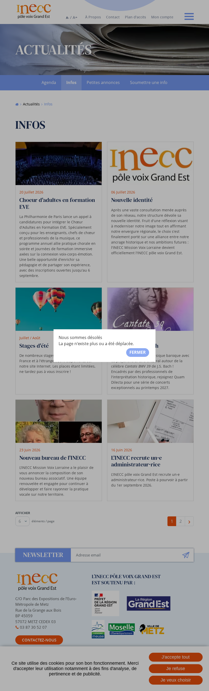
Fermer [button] (137, 352)
